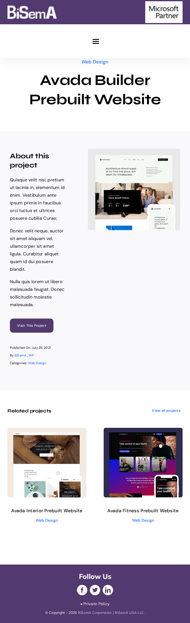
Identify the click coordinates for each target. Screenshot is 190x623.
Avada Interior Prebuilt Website (46, 511)
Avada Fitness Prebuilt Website (143, 511)
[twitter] (95, 590)
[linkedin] (108, 590)
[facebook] (82, 590)
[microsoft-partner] (164, 3)
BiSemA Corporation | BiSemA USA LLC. (111, 612)
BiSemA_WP (24, 355)
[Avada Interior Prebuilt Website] (46, 431)
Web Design (95, 62)
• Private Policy (95, 603)
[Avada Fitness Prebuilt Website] (143, 431)
